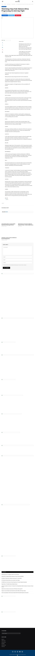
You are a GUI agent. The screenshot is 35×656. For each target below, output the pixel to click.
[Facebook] (2, 43)
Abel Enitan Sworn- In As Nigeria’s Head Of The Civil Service (10, 574)
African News (4, 6)
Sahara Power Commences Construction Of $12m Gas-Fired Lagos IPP (12, 588)
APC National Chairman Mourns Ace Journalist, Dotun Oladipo (11, 580)
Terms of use (3, 640)
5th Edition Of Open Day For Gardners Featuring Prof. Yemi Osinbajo (12, 578)
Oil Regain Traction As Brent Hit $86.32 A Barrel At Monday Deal (9, 238)
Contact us (3, 646)
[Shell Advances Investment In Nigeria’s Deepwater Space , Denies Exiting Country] (25, 218)
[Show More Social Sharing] (22, 15)
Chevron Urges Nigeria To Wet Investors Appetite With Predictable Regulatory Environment (15, 592)
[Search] (32, 1)
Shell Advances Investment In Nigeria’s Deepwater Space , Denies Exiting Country (25, 224)
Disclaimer (3, 643)
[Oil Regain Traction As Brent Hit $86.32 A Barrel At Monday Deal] (9, 232)
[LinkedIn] (2, 47)
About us (3, 639)
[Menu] (2, 1)
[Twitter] (2, 45)
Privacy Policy (4, 642)
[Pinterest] (2, 50)
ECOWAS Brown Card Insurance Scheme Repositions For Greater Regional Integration (14, 582)
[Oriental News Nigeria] (17, 1)
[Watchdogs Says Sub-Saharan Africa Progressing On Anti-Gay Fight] (17, 27)
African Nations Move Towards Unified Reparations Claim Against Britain (8, 224)
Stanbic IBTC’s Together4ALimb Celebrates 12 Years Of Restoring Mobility (13, 576)
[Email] (2, 52)
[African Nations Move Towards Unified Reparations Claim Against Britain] (9, 218)
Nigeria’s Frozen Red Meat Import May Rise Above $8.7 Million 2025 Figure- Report (14, 590)
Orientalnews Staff (5, 207)
